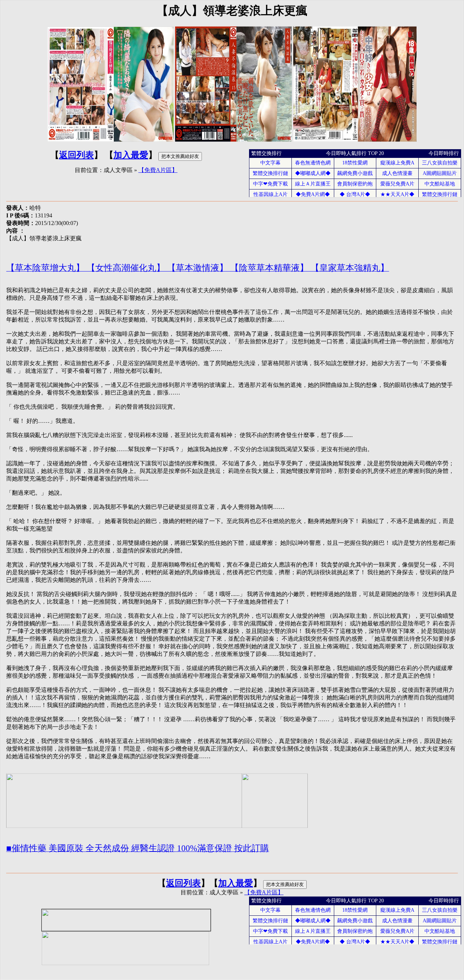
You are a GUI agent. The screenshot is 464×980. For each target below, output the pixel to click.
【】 (158, 170)
